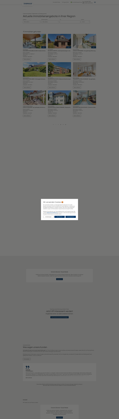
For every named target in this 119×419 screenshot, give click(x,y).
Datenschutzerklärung (52, 212)
